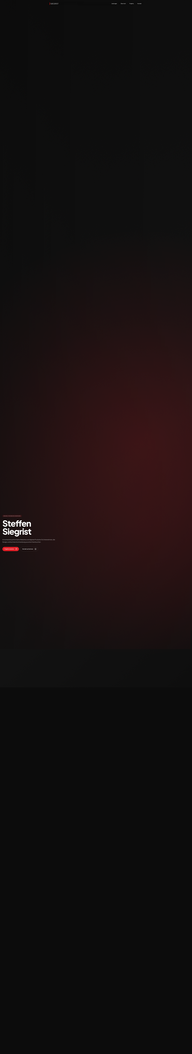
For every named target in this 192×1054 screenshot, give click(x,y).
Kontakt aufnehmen (29, 549)
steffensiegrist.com (59, 3)
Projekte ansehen (10, 549)
